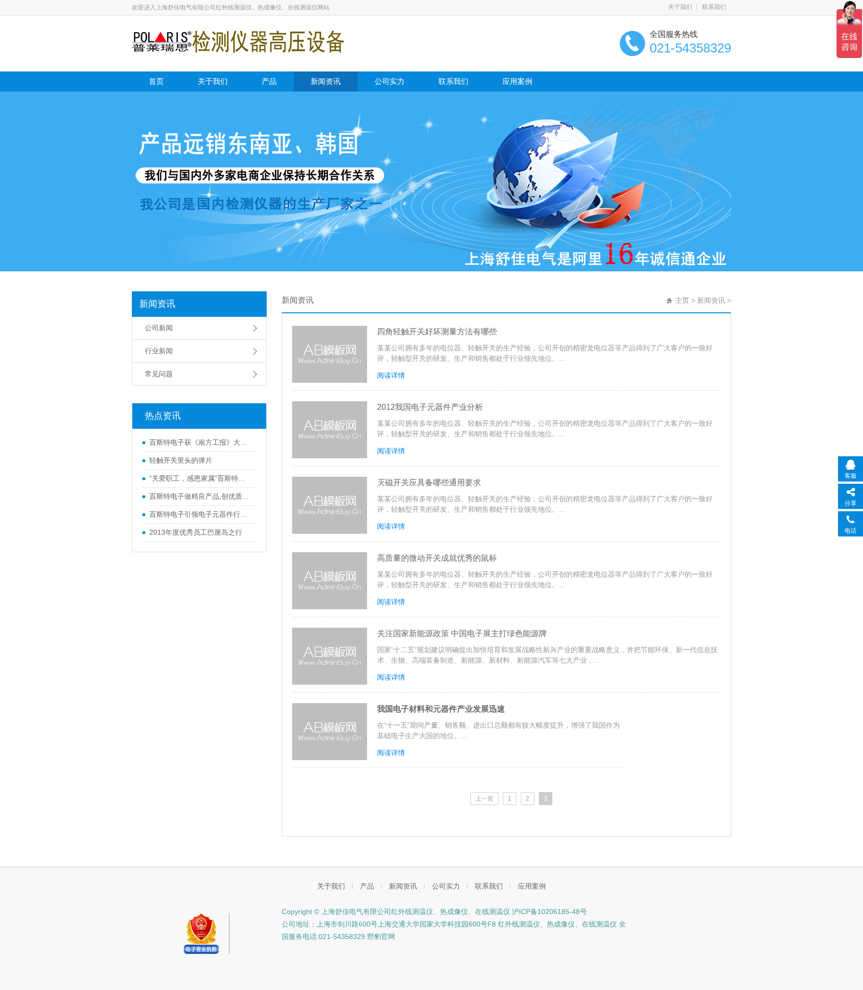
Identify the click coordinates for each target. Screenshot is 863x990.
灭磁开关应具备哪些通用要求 (429, 482)
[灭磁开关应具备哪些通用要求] (329, 505)
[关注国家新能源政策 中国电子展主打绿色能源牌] (329, 656)
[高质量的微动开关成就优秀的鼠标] (329, 580)
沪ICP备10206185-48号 (548, 912)
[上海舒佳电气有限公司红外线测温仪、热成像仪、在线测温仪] (238, 41)
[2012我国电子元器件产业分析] (329, 429)
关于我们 (680, 6)
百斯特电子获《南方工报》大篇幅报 (200, 442)
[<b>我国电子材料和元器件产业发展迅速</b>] (329, 731)
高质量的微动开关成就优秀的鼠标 (437, 558)
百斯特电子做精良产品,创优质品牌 (200, 496)
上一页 (484, 798)
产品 (269, 81)
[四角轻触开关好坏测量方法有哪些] (329, 354)
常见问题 (159, 374)
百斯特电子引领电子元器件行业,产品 (200, 514)
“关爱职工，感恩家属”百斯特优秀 (200, 478)
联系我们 (714, 6)
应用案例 (517, 81)
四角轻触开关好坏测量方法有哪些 (437, 331)
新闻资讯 (326, 81)
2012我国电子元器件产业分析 (430, 407)
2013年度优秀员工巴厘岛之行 (195, 532)
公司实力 (390, 81)
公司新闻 (159, 328)
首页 (156, 81)
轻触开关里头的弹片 (180, 460)
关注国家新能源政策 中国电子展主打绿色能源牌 (462, 633)
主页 (682, 300)
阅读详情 (391, 375)
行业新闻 (159, 351)
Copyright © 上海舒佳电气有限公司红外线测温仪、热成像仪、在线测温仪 (396, 912)
